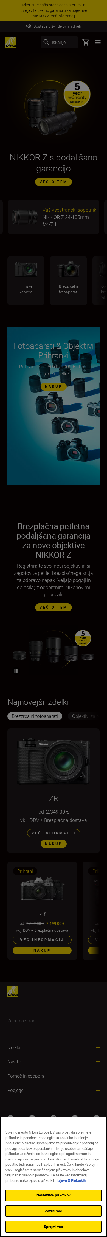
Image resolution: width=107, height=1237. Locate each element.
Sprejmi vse (53, 1226)
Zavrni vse (53, 1210)
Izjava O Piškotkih (71, 1180)
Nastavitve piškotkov (53, 1195)
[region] (53, 1177)
